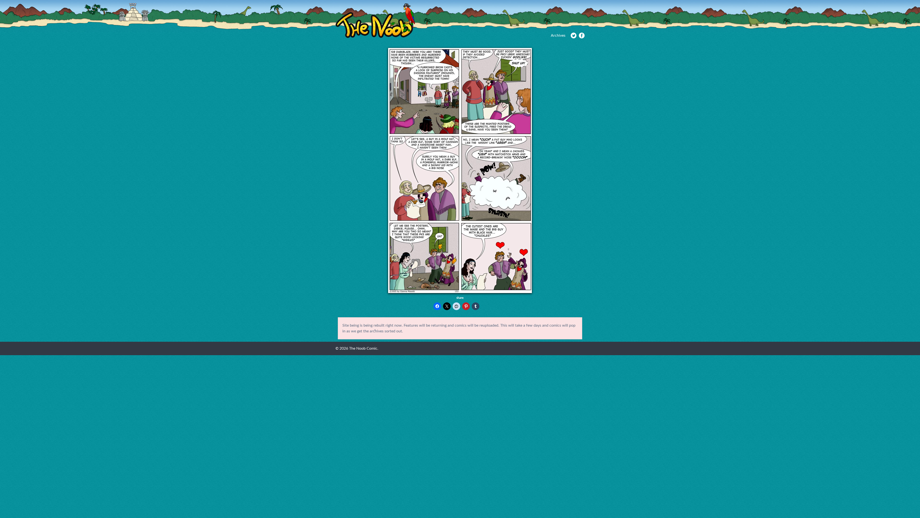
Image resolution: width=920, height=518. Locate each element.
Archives (558, 35)
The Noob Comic (375, 20)
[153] (460, 292)
